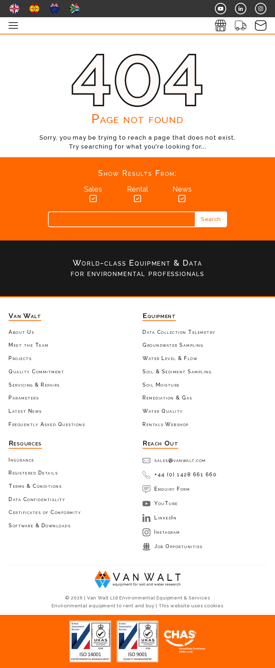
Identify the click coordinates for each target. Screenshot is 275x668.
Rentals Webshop (166, 424)
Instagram (167, 532)
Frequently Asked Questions (47, 424)
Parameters (24, 397)
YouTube (166, 503)
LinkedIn (165, 517)
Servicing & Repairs (34, 385)
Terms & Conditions (35, 486)
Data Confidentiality (37, 499)
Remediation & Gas (167, 397)
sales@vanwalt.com (180, 460)
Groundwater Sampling (173, 345)
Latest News (25, 411)
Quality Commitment (36, 371)
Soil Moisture (161, 385)
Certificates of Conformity (45, 512)
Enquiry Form (172, 489)
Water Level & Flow (170, 358)
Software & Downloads (40, 525)
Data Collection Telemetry (179, 332)
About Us (21, 332)
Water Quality (163, 411)
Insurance (21, 460)
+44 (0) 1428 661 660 (185, 474)
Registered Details (33, 473)
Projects (20, 358)
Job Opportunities (178, 546)
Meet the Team (29, 345)
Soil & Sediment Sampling (177, 371)
